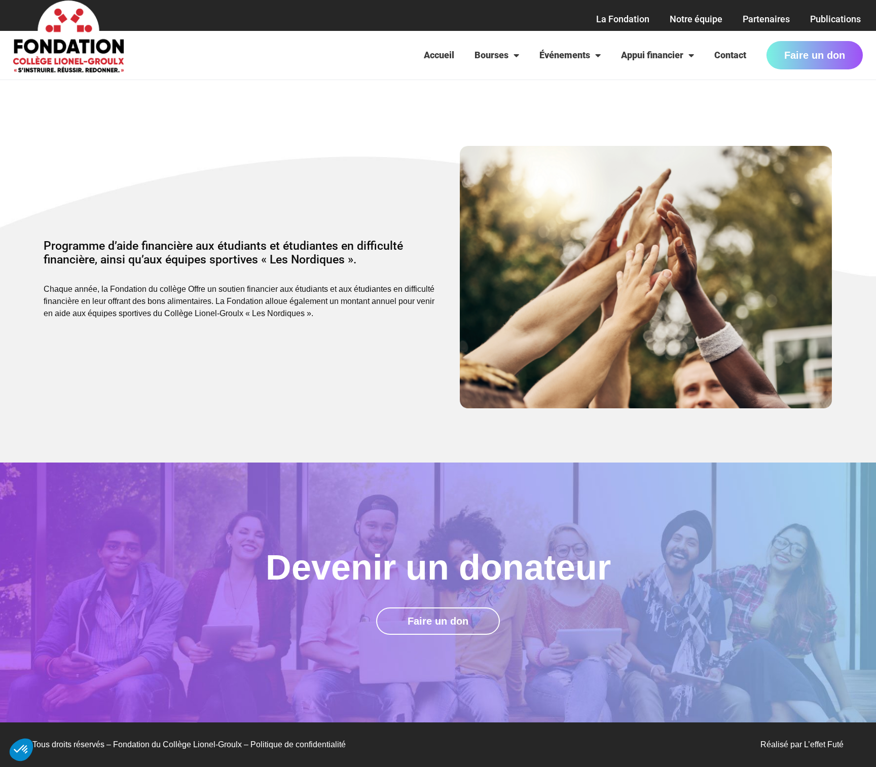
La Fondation (622, 19)
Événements (564, 55)
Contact (730, 55)
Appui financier (652, 55)
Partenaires (766, 19)
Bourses (491, 55)
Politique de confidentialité (298, 744)
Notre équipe (696, 19)
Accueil (439, 55)
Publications (835, 19)
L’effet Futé (824, 744)
